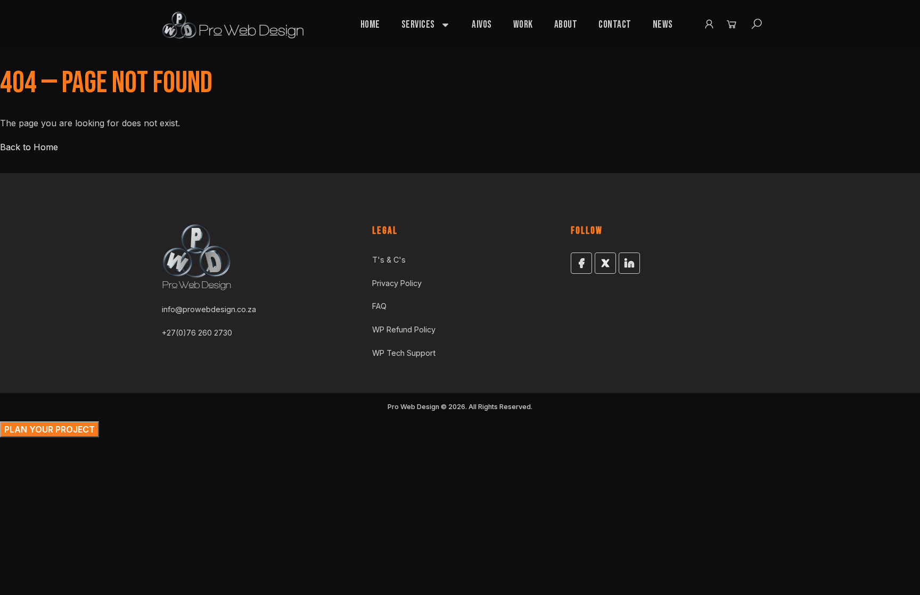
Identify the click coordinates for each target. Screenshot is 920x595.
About (566, 25)
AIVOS (482, 25)
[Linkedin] (629, 263)
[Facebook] (581, 263)
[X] (605, 263)
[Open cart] (731, 24)
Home (370, 25)
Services (418, 25)
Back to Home (29, 147)
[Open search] (757, 24)
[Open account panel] (709, 24)
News (663, 25)
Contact (614, 25)
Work (523, 25)
